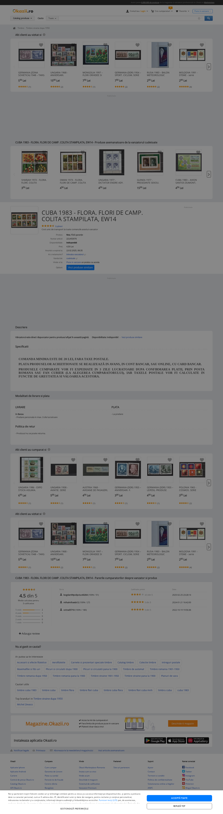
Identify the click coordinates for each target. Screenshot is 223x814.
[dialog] (111, 802)
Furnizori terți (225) (108, 800)
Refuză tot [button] (179, 806)
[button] (74, 807)
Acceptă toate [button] (179, 798)
